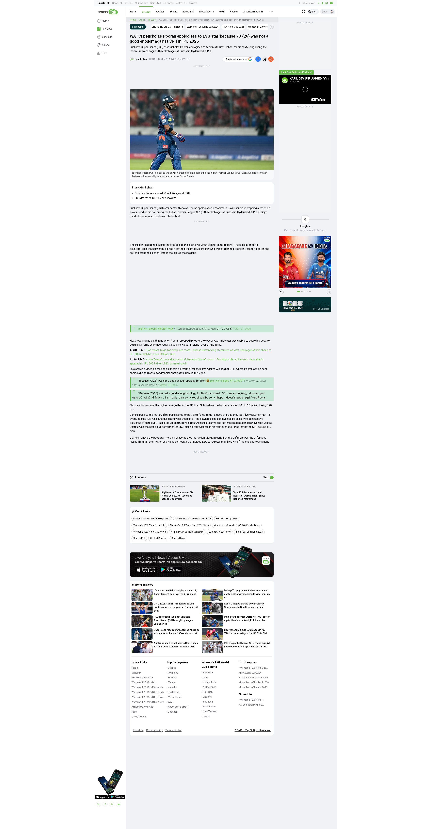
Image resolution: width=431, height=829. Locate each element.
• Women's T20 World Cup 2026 (252, 668)
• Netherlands (209, 687)
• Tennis (171, 682)
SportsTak (104, 3)
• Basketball (173, 692)
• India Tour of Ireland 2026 (253, 687)
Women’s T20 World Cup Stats (147, 692)
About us (138, 730)
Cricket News (138, 716)
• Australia (207, 672)
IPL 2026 (152, 20)
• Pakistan (207, 692)
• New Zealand (209, 711)
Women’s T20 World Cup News (147, 702)
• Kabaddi (172, 687)
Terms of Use (173, 730)
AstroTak (181, 3)
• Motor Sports (175, 697)
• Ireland (206, 716)
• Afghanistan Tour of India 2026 (253, 677)
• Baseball (172, 711)
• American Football (177, 707)
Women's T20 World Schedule (147, 687)
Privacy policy (154, 730)
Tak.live (193, 3)
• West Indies (209, 706)
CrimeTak (155, 3)
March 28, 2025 (169, 385)
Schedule (107, 37)
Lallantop (168, 3)
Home (105, 20)
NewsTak (117, 3)
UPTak (128, 3)
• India (205, 677)
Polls (104, 53)
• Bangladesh (209, 682)
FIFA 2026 (107, 28)
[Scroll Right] (272, 27)
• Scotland (207, 701)
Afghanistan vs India (142, 707)
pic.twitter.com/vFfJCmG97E (227, 380)
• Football (172, 677)
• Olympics (172, 672)
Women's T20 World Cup (144, 682)
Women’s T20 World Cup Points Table (148, 697)
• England (207, 696)
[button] (133, 11)
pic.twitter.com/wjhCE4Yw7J (155, 328)
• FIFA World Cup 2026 (250, 672)
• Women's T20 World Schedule (250, 700)
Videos (106, 45)
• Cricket (171, 667)
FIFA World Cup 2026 (142, 677)
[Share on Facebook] (258, 59)
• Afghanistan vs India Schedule (250, 705)
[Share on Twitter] (265, 59)
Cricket (142, 20)
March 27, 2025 (242, 328)
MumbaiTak (141, 3)
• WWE (170, 702)
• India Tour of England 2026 (254, 682)
